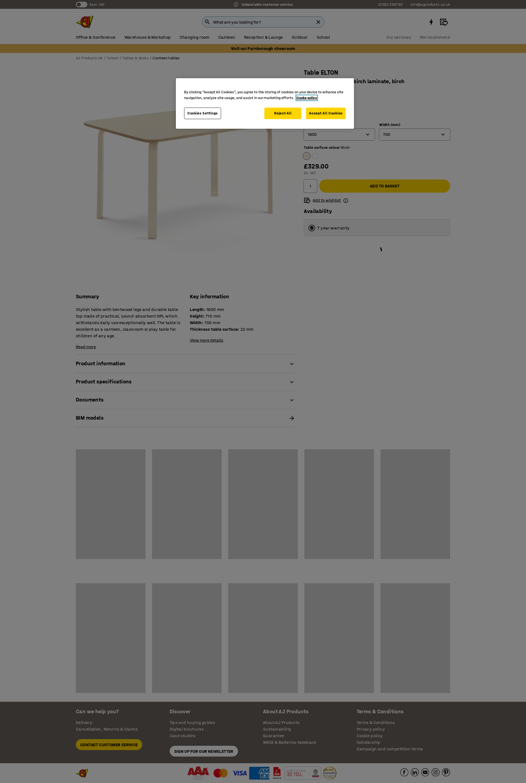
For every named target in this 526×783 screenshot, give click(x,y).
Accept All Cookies (326, 113)
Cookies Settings (202, 113)
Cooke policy (306, 98)
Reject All (282, 113)
